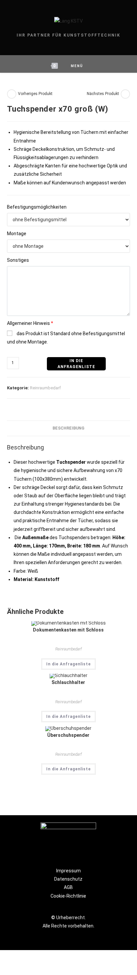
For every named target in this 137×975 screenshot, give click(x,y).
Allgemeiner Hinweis (30, 323)
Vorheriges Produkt (35, 93)
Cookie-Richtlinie (68, 896)
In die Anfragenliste (68, 664)
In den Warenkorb (76, 363)
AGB (68, 887)
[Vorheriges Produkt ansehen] (11, 94)
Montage (16, 233)
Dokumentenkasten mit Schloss (68, 630)
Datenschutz (68, 879)
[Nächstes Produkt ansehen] (125, 94)
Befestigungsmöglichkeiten (37, 207)
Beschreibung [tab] (68, 428)
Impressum (68, 870)
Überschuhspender (68, 735)
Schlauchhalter (68, 682)
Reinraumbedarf (45, 387)
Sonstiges (18, 260)
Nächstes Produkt (103, 93)
